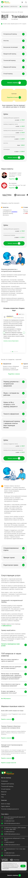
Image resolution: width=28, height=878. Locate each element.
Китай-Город (25, 6)
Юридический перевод (7, 783)
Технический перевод (7, 786)
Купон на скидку (5, 803)
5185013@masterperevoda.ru (12, 834)
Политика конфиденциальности (10, 809)
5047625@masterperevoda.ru (12, 855)
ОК (23, 866)
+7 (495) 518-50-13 (9, 831)
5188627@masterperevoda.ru (12, 844)
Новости (3, 794)
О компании (4, 781)
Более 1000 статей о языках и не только (12, 710)
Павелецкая (6, 6)
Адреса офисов (5, 806)
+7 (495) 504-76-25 (9, 853)
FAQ (2, 797)
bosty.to (4, 715)
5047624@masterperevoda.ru (12, 823)
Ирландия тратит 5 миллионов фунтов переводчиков (11, 745)
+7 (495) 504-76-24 (13, 6)
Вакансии (3, 791)
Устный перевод (5, 789)
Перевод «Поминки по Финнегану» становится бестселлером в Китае (11, 727)
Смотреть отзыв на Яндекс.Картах (10, 340)
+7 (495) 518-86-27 (9, 842)
